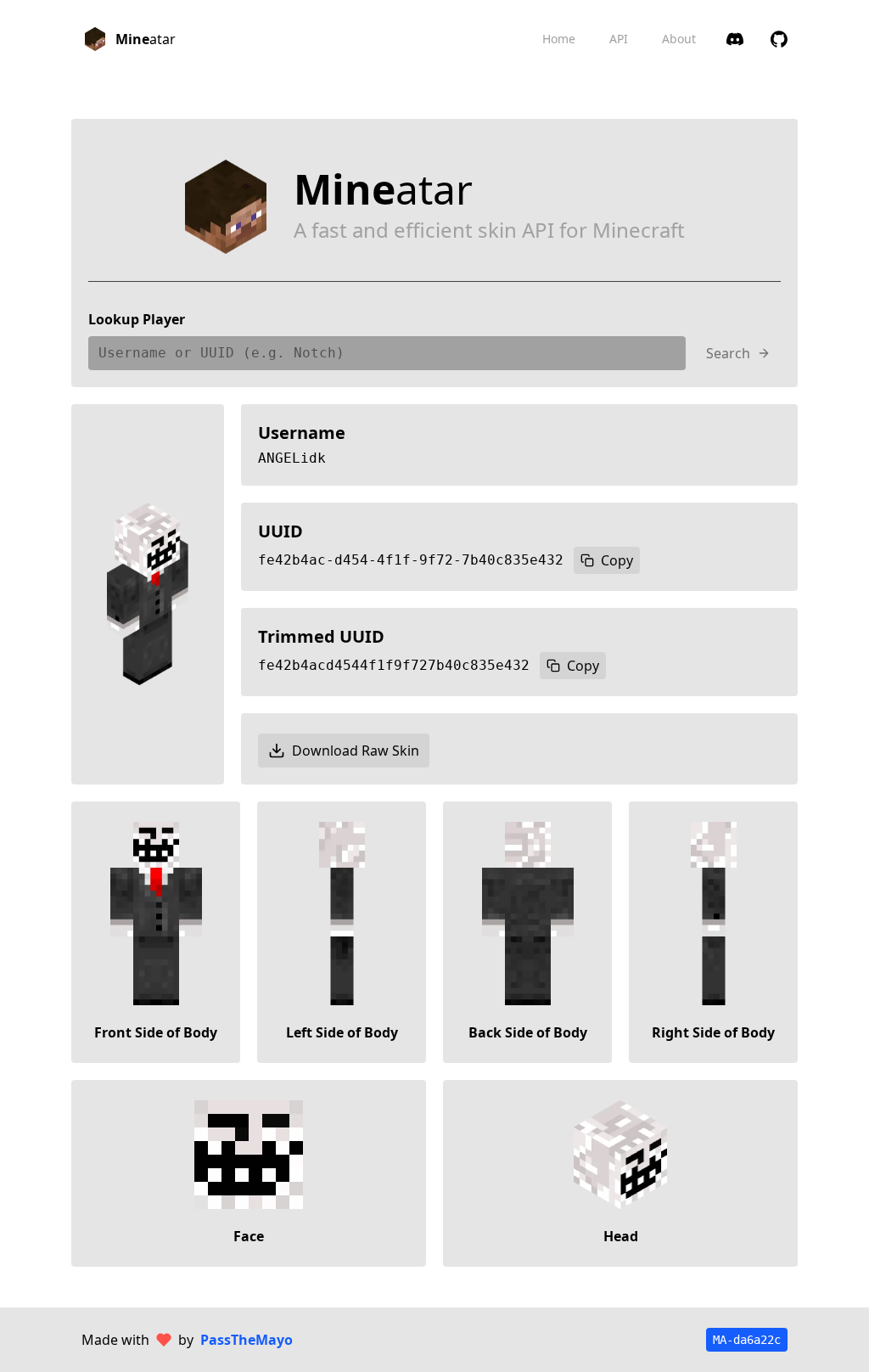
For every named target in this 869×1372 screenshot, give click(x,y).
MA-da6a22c (747, 1340)
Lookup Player (136, 319)
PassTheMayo (246, 1339)
